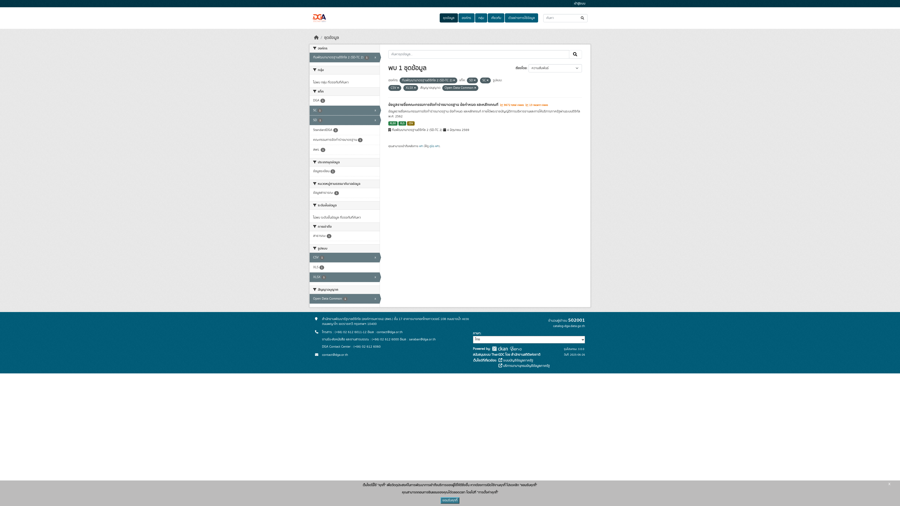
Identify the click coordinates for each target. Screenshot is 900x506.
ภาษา (476, 333)
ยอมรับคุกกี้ (450, 500)
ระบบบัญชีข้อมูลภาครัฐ (517, 360)
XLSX (393, 123)
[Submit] (583, 18)
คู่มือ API (434, 146)
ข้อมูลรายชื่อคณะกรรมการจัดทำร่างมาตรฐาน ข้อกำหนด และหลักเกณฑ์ (443, 105)
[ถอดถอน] (454, 80)
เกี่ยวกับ (496, 18)
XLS (402, 123)
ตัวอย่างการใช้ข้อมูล (521, 18)
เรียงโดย (521, 68)
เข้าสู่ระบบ (579, 3)
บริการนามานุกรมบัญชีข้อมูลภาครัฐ (526, 366)
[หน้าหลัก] (316, 38)
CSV (411, 123)
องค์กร (466, 18)
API (421, 146)
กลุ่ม (481, 18)
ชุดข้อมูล (448, 18)
